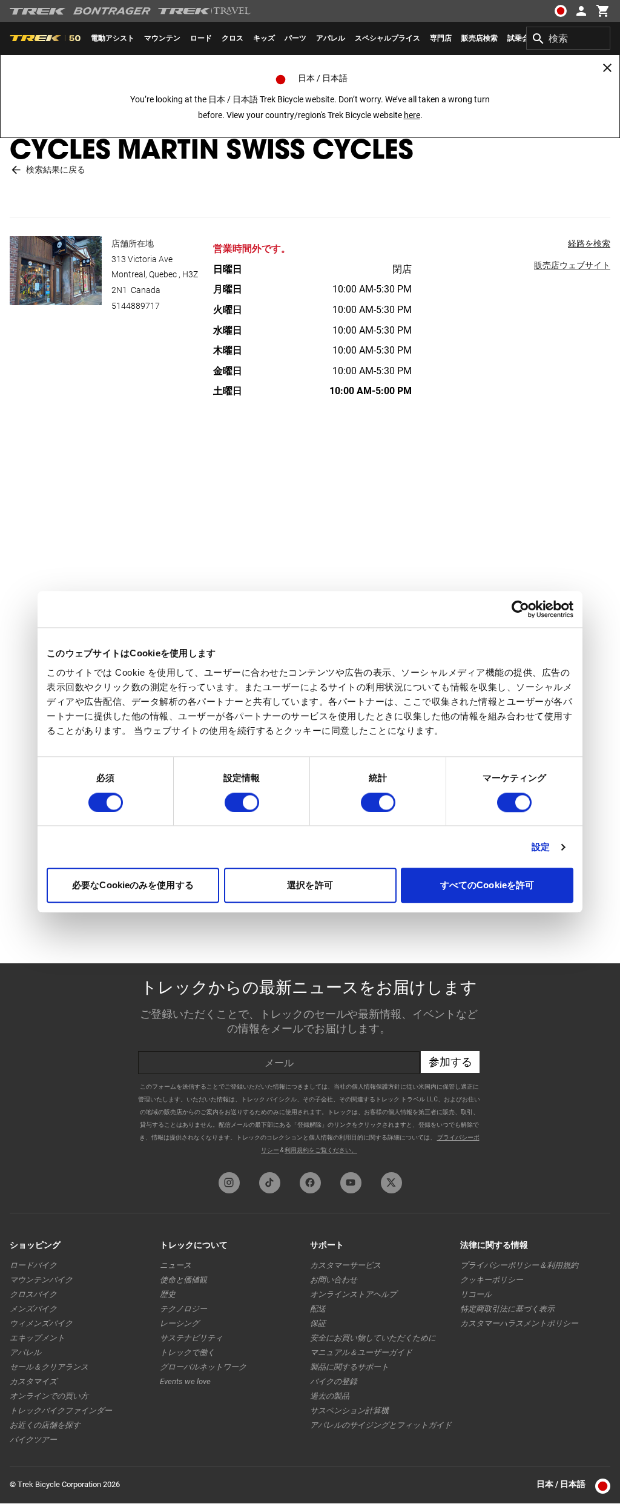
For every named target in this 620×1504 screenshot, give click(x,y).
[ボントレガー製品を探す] (112, 11)
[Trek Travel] (204, 11)
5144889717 (135, 306)
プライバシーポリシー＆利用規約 (519, 1265)
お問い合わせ (333, 1279)
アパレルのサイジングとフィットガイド (381, 1425)
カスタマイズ (33, 1381)
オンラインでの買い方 (49, 1395)
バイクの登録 (333, 1381)
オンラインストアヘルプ (353, 1294)
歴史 (168, 1294)
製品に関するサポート (349, 1366)
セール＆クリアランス (49, 1366)
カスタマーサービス (345, 1265)
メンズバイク (33, 1308)
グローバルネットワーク (203, 1366)
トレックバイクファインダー (61, 1410)
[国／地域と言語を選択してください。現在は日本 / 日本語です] (561, 11)
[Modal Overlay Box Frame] (310, 1064)
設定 (541, 847)
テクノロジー (183, 1308)
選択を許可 (310, 885)
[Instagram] (229, 1182)
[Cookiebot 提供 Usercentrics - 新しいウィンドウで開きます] (520, 609)
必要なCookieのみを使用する (133, 885)
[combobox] (568, 38)
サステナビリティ (191, 1337)
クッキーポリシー (491, 1279)
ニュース (175, 1265)
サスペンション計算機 (349, 1410)
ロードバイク (33, 1265)
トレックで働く (187, 1352)
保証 (318, 1323)
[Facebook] (310, 1182)
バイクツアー (33, 1439)
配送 (318, 1308)
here (412, 115)
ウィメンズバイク (41, 1323)
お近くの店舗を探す (45, 1425)
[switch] (242, 802)
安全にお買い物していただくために (373, 1337)
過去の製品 (329, 1395)
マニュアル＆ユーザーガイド (361, 1352)
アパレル (25, 1352)
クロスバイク (33, 1294)
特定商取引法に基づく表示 (507, 1308)
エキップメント (37, 1337)
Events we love (185, 1381)
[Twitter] (391, 1182)
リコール (476, 1294)
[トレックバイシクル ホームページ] (38, 11)
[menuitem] (112, 38)
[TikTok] (269, 1182)
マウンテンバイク (41, 1279)
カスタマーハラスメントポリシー (519, 1323)
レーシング (179, 1323)
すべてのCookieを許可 (487, 885)
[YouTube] (350, 1182)
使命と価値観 (183, 1279)
